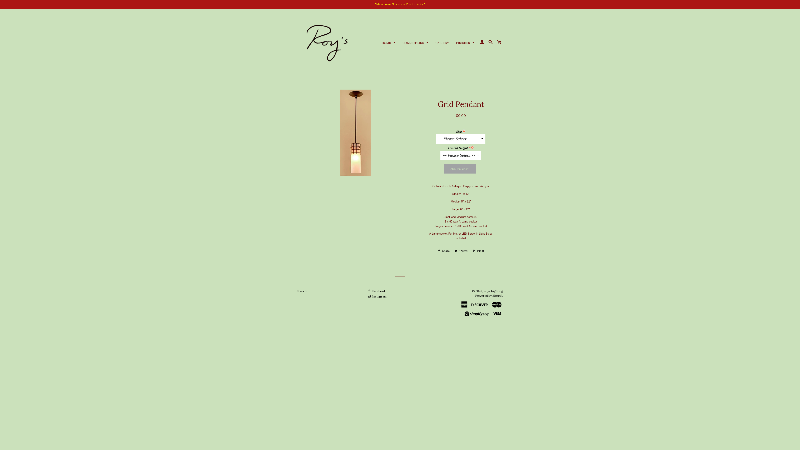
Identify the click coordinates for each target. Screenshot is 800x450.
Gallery (442, 43)
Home (387, 43)
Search (301, 291)
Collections (413, 43)
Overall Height (458, 148)
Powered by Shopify (489, 296)
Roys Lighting (493, 291)
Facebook (378, 291)
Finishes (463, 43)
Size (459, 132)
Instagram (378, 296)
